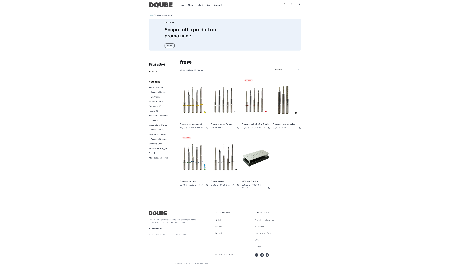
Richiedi (206, 127)
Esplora (169, 45)
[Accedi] (299, 4)
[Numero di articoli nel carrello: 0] (292, 4)
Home (151, 15)
